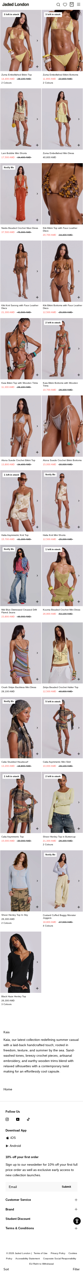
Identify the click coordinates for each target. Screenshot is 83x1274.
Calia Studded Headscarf (14, 762)
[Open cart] (72, 4)
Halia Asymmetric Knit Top (15, 535)
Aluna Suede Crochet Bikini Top (18, 460)
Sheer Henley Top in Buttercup (59, 836)
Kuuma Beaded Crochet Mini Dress (61, 609)
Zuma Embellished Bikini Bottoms (60, 74)
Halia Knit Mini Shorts (54, 535)
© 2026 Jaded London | (19, 1253)
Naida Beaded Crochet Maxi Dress (19, 228)
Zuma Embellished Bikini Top (16, 74)
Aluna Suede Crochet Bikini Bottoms (62, 460)
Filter (76, 1269)
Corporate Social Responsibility (59, 1258)
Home (7, 1089)
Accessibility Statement (27, 1258)
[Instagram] (7, 1119)
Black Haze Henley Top (13, 996)
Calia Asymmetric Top (12, 836)
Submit (66, 1186)
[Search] (58, 4)
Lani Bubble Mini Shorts (14, 153)
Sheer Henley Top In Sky (14, 915)
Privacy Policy (58, 1253)
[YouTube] (17, 1119)
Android (15, 1146)
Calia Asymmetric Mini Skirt (57, 762)
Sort (6, 1269)
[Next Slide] (37, 40)
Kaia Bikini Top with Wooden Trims (19, 383)
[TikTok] (28, 1119)
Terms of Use (40, 1253)
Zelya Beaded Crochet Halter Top (60, 687)
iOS (13, 1138)
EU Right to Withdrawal (41, 1264)
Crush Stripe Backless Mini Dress (18, 687)
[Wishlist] (65, 4)
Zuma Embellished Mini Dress (58, 153)
